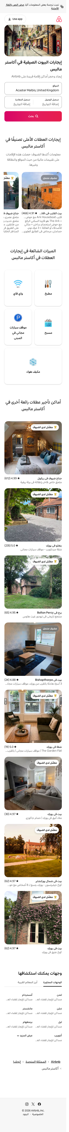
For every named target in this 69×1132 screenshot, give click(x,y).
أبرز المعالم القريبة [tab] (27, 982)
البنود (26, 1114)
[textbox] (47, 104)
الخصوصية (37, 1114)
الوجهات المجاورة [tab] (52, 982)
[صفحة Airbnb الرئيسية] (59, 19)
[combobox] (33, 90)
